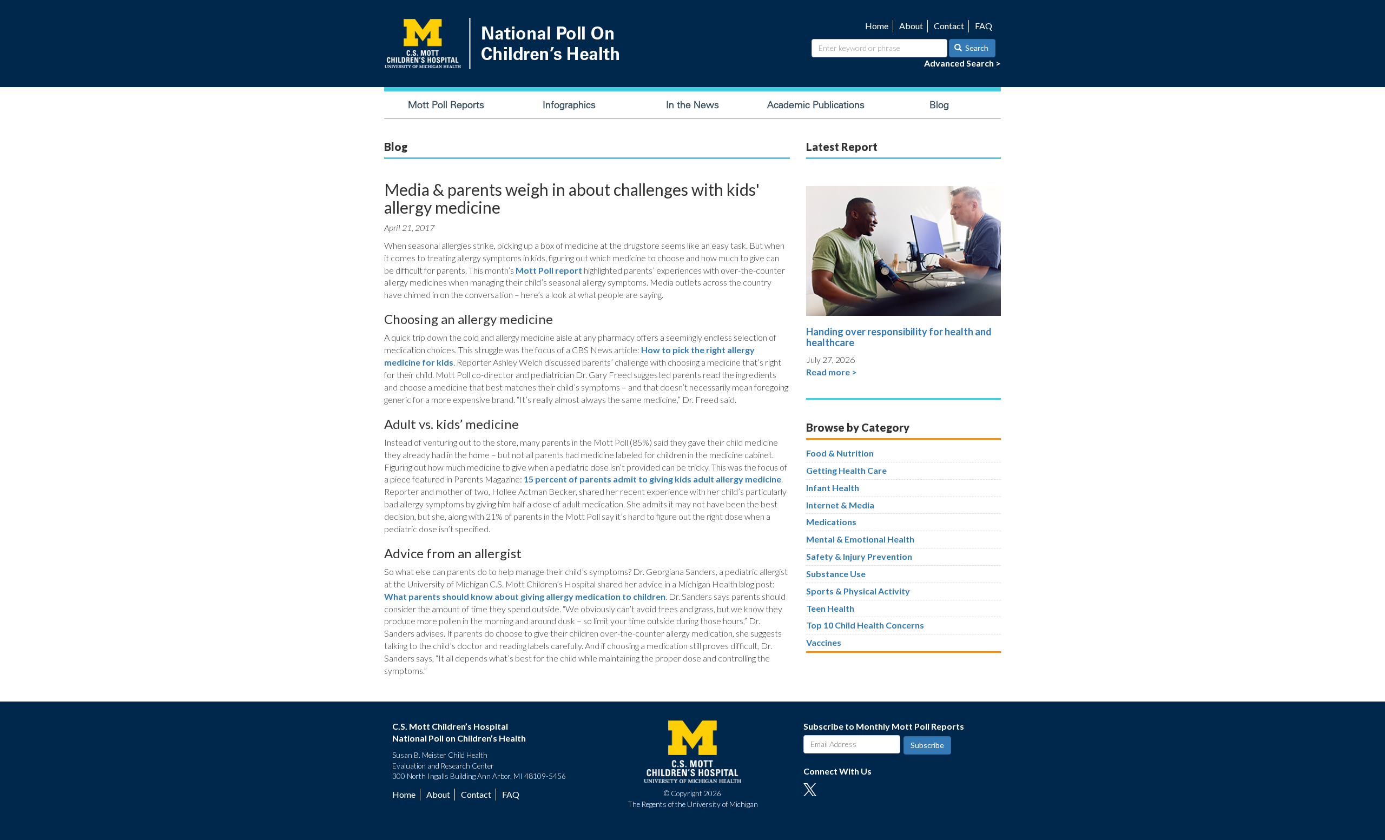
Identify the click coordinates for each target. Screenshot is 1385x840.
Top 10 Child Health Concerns (865, 625)
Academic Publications (816, 105)
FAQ (983, 26)
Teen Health (830, 608)
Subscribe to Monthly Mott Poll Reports (883, 726)
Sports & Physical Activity (858, 591)
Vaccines (823, 642)
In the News (692, 105)
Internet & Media (840, 505)
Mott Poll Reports (446, 105)
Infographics (569, 105)
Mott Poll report (549, 270)
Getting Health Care (846, 470)
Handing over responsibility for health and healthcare (899, 337)
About (911, 26)
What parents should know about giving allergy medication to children (524, 596)
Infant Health (832, 487)
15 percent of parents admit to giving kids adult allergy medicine (652, 479)
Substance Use (836, 573)
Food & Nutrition (840, 453)
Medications (831, 522)
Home (876, 26)
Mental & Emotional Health (860, 539)
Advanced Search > (962, 63)
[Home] (504, 43)
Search (976, 47)
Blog (939, 105)
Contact (949, 26)
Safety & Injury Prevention (859, 556)
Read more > (831, 372)
